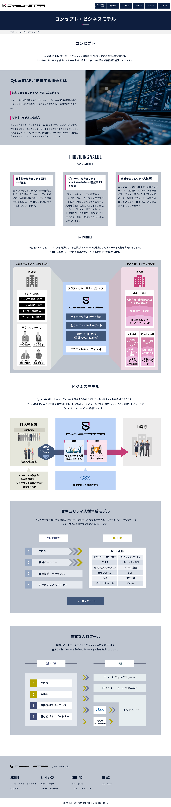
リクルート (138, 6)
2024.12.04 (107, 783)
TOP (12, 32)
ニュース (151, 6)
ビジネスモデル (48, 783)
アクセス (126, 6)
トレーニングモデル (50, 788)
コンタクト (163, 6)
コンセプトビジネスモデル (100, 6)
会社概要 (113, 6)
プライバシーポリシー (81, 788)
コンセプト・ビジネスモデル (23, 783)
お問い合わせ (77, 783)
